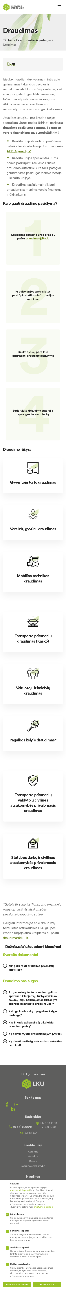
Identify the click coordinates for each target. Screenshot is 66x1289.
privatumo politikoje (43, 1206)
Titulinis (8, 40)
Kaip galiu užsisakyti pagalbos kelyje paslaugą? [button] (32, 1013)
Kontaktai (33, 1156)
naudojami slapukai (20, 1190)
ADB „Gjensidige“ (19, 151)
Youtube (16, 1104)
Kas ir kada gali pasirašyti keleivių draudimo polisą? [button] (30, 1024)
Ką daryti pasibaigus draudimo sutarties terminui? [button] (35, 1043)
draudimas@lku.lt (37, 238)
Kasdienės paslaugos (38, 40)
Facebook (7, 1104)
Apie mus (33, 1151)
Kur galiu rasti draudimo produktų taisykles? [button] (31, 967)
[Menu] (59, 6)
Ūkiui (19, 40)
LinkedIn (13, 1109)
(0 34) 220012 (22, 1127)
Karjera (33, 1161)
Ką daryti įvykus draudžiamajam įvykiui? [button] (35, 1034)
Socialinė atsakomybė (33, 1166)
